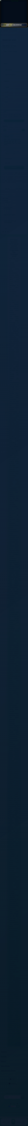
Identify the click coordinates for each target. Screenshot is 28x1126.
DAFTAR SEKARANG (14, 25)
